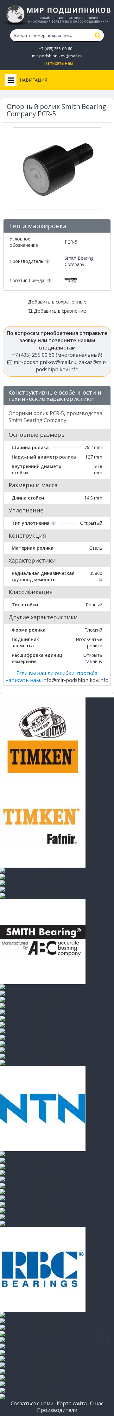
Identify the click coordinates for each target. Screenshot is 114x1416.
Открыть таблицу (92, 658)
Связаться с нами (32, 1403)
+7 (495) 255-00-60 (55, 48)
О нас (96, 1403)
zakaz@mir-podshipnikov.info (71, 366)
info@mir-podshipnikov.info (75, 680)
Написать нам (58, 63)
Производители (57, 1410)
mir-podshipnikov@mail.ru (57, 56)
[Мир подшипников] (57, 15)
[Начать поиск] (98, 35)
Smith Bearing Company (79, 261)
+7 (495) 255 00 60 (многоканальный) (57, 354)
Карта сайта (72, 1403)
